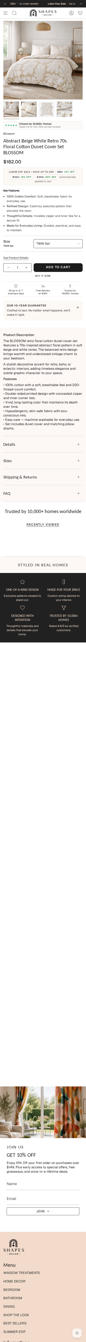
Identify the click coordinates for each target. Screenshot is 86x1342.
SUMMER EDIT (14, 1332)
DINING (9, 1306)
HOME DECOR (14, 1281)
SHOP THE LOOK (16, 1315)
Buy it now (43, 275)
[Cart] (80, 13)
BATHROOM (12, 1298)
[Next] (81, 4)
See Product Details (15, 258)
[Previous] (5, 4)
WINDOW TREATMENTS (21, 1273)
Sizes (7, 460)
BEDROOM (11, 1290)
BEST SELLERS (15, 1323)
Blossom (9, 133)
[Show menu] (5, 13)
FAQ (6, 493)
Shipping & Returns (20, 477)
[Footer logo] (13, 1247)
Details (9, 444)
